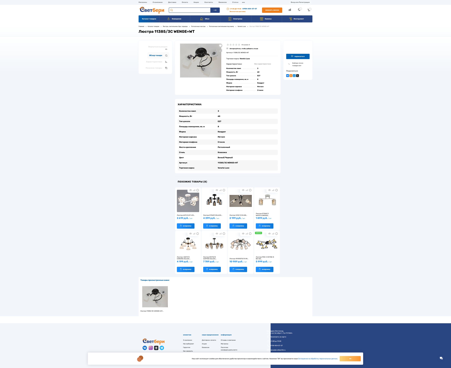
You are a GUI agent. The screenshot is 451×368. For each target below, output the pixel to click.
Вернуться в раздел (157, 47)
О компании (158, 2)
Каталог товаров (149, 19)
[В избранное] (197, 190)
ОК (350, 359)
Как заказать (188, 351)
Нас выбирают (188, 344)
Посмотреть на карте (278, 337)
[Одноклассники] (291, 75)
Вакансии (223, 2)
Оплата (185, 2)
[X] (297, 75)
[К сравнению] (194, 190)
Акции (196, 2)
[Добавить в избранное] (220, 46)
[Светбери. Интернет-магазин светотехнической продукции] (153, 344)
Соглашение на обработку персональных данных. (318, 359)
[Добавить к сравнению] (220, 50)
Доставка (172, 2)
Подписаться (299, 56)
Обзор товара (155, 55)
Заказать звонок (272, 10)
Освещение (176, 19)
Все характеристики (262, 64)
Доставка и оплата (209, 340)
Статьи (235, 2)
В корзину (187, 226)
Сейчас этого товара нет (297, 64)
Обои (207, 19)
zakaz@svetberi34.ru (278, 350)
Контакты (208, 2)
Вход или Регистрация (300, 2)
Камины (268, 19)
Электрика (237, 19)
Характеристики (154, 62)
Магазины (143, 2)
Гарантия (186, 347)
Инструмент (298, 19)
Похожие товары (154, 68)
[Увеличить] (201, 60)
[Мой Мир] (294, 75)
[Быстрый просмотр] (190, 190)
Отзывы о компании (228, 340)
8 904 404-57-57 (250, 9)
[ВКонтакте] (287, 75)
